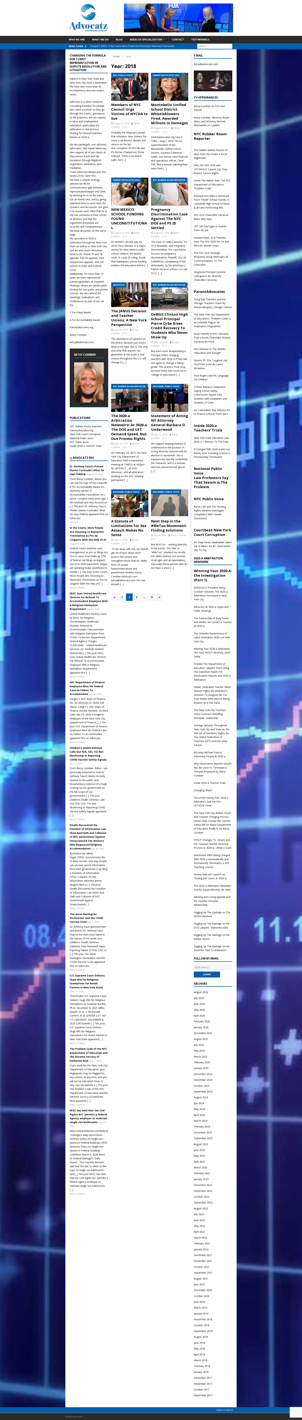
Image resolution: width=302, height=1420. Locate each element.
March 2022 (200, 1237)
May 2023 (199, 1155)
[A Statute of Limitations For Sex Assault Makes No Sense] (129, 503)
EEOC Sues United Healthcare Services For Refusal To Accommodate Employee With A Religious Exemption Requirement (89, 601)
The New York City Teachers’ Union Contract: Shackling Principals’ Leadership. (210, 714)
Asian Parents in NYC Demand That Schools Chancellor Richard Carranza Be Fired (212, 337)
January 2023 (201, 1179)
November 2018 (203, 1319)
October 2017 (201, 1389)
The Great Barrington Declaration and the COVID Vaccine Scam (86, 918)
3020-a (90, 82)
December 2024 (203, 1074)
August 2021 (201, 1278)
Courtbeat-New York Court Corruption (212, 532)
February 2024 (202, 1126)
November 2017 (203, 1383)
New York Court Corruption (85, 434)
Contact (178, 39)
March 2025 (200, 1056)
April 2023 (199, 1161)
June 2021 (199, 1284)
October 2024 (201, 1085)
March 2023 (200, 1167)
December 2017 (203, 1377)
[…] (124, 159)
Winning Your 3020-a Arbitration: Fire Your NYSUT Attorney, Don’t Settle (212, 652)
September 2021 (203, 1272)
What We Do (100, 39)
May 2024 (199, 1109)
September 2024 (203, 1091)
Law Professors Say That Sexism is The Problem (211, 482)
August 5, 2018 (121, 123)
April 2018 (199, 1354)
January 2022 (201, 1249)
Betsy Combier (178, 535)
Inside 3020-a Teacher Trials (86, 446)
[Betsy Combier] (89, 400)
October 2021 (201, 1266)
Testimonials (200, 39)
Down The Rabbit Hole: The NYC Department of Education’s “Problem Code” (212, 184)
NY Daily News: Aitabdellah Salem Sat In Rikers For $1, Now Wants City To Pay (213, 546)
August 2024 (201, 1097)
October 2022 (201, 1196)
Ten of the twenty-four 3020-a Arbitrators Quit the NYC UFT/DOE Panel (211, 801)
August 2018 (201, 1336)
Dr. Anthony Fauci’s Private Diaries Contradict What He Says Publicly (87, 470)
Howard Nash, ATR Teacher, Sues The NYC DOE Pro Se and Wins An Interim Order (211, 241)
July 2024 (199, 1103)
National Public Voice (82, 438)
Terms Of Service (224, 1410)
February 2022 (202, 1243)
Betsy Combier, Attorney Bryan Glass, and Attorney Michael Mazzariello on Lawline (211, 121)
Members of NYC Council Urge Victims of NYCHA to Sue (129, 111)
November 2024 (203, 1079)
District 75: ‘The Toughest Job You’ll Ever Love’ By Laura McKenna (210, 364)
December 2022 (203, 1185)
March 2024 (200, 1120)
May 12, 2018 (120, 539)
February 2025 (202, 1062)
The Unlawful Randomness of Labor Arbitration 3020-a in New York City (212, 637)
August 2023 (201, 1144)
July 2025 (199, 1044)
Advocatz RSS (83, 458)
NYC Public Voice (79, 442)
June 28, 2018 (121, 329)
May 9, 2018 (160, 535)
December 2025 (203, 1033)
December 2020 (203, 1290)
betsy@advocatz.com (82, 342)
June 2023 (199, 1150)
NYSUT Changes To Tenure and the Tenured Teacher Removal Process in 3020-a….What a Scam (213, 843)
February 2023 (202, 1173)
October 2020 (201, 1296)
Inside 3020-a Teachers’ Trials (208, 428)
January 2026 (201, 1027)
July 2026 (199, 998)
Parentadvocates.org (81, 327)
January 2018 (201, 1372)
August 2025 (201, 1039)
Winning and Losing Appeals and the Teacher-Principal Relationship (212, 900)
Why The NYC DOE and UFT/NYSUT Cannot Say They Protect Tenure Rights (210, 169)
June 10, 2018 (121, 443)
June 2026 (199, 1004)
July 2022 (199, 1214)
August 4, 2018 (121, 232)
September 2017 (203, 1395)
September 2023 (203, 1138)
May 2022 (199, 1226)
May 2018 (199, 1348)
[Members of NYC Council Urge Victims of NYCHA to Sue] (129, 87)
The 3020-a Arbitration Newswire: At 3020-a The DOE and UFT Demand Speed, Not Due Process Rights (129, 427)
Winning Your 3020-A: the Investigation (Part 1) (213, 575)
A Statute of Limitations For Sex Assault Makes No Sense (128, 528)
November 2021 (203, 1261)
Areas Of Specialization (146, 39)
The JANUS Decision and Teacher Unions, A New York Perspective (129, 318)
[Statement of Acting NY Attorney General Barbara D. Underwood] (169, 398)
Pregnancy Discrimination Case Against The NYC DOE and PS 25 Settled (169, 218)
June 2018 (199, 1342)
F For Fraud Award (80, 312)
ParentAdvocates (209, 291)
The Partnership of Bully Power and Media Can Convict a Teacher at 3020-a (213, 622)
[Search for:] (214, 46)
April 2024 (199, 1115)
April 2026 (199, 1015)
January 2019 (201, 1313)
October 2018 (201, 1325)
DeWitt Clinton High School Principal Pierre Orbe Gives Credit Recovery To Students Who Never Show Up (169, 325)
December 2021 (203, 1255)
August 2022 (201, 1208)
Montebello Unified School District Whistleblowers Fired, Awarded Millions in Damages (169, 113)
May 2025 (199, 1050)
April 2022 (199, 1231)
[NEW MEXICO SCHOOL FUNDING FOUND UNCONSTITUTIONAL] (129, 192)
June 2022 (199, 1220)
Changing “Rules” (203, 790)
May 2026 (199, 1009)
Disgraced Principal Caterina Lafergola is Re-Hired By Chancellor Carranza (209, 276)
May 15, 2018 (160, 434)
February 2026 (202, 1021)
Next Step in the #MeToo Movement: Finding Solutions (169, 526)
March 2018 (200, 1360)
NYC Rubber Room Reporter (86, 426)
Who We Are (77, 39)
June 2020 (199, 1301)
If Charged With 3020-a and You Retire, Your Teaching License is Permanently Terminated (212, 453)
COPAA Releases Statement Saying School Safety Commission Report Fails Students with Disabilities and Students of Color (210, 394)
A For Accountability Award (85, 320)
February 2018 (202, 1366)
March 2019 (200, 1307)
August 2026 (201, 992)
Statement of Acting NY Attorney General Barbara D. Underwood (169, 422)
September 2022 (203, 1202)
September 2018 (203, 1331)
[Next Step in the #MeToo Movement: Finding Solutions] (169, 503)
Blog (119, 39)
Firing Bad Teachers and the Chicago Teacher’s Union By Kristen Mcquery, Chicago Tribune (213, 303)
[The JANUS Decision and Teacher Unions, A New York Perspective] (129, 294)
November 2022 (203, 1191)
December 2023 (203, 1132)
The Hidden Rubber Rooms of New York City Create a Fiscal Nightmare (211, 154)
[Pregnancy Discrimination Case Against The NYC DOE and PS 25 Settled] (169, 192)
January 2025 (201, 1068)
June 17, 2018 (160, 342)
